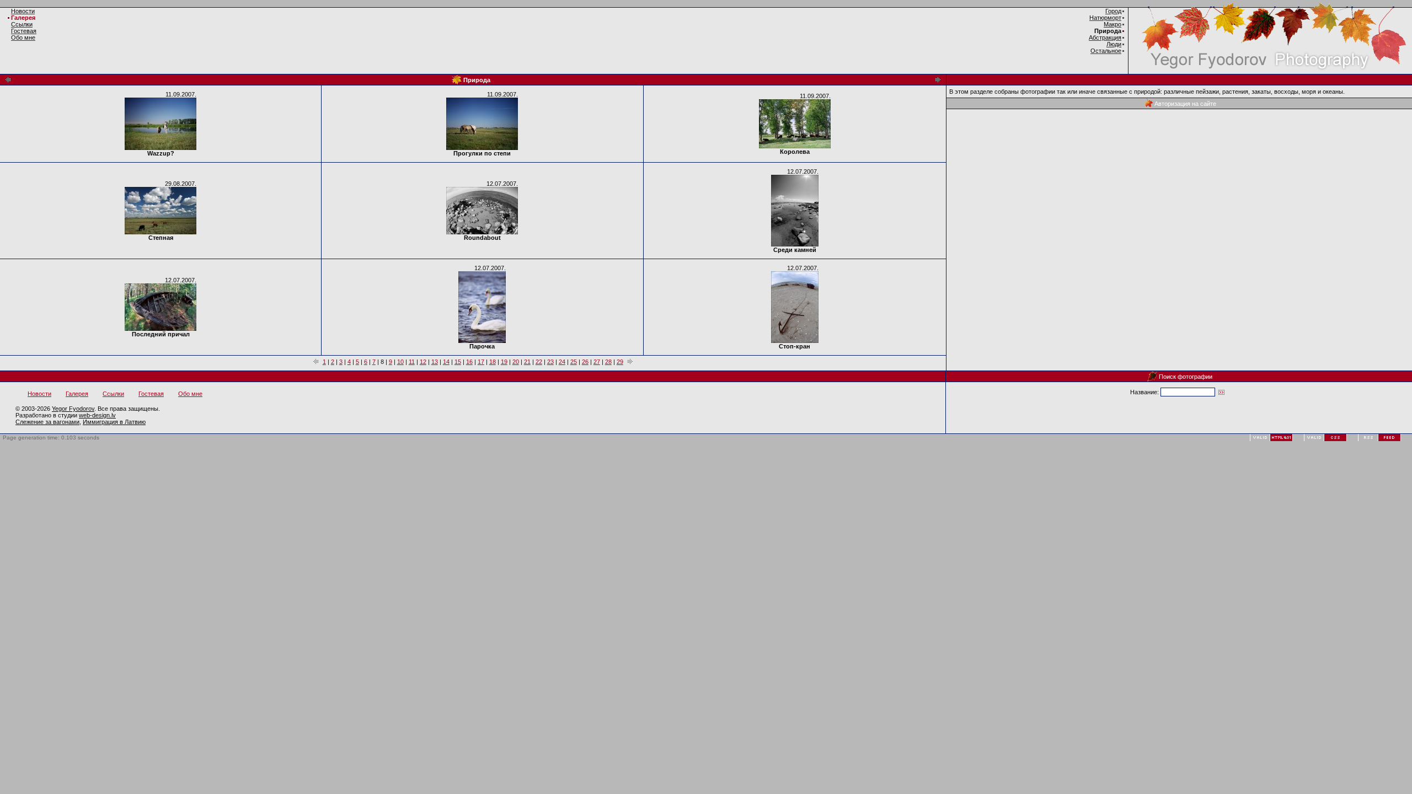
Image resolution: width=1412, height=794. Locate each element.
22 (539, 361)
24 (562, 361)
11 (412, 361)
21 (527, 361)
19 (504, 361)
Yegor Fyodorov (73, 408)
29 (620, 361)
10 (400, 361)
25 (573, 361)
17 (481, 361)
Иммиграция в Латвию (114, 422)
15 (457, 361)
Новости (39, 393)
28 (608, 361)
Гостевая (151, 393)
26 (585, 361)
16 (469, 361)
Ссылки (113, 393)
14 (446, 361)
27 (596, 361)
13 (434, 361)
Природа (1107, 31)
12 (423, 361)
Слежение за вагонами (47, 422)
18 (492, 361)
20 (515, 361)
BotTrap (119, 437)
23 (550, 361)
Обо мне (190, 393)
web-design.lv (97, 415)
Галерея (23, 17)
